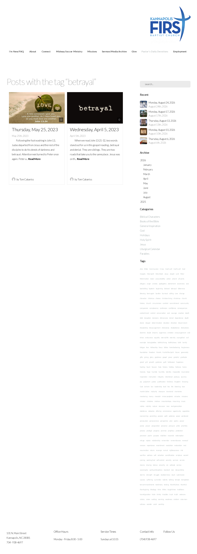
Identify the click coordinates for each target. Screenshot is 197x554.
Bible (146, 269)
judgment (146, 382)
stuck (173, 475)
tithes (164, 489)
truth (176, 494)
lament (146, 386)
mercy (151, 396)
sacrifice (143, 455)
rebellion (163, 435)
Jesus (143, 244)
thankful (184, 485)
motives (157, 401)
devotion (166, 323)
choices (158, 298)
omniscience (167, 411)
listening (178, 386)
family (185, 342)
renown (142, 445)
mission (142, 401)
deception (147, 318)
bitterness (181, 288)
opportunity (177, 411)
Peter (182, 274)
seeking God (151, 460)
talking (171, 480)
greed (142, 362)
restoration (178, 445)
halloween (171, 362)
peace (178, 416)
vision (148, 499)
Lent (177, 274)
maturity (154, 391)
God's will (168, 269)
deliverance (164, 318)
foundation (144, 352)
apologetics (162, 284)
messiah (158, 396)
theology (153, 489)
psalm (150, 435)
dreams (155, 333)
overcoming (144, 416)
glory (151, 357)
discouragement (155, 328)
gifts (141, 357)
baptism (151, 288)
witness (142, 504)
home (184, 367)
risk (181, 450)
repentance (151, 445)
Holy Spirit (145, 239)
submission (180, 475)
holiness (178, 367)
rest (184, 445)
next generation (176, 406)
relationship (156, 440)
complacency (154, 308)
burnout (165, 293)
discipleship (144, 328)
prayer (148, 426)
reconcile (171, 435)
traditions (180, 489)
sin (167, 465)
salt (155, 455)
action (169, 279)
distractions (185, 328)
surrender (157, 480)
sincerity (162, 465)
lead (164, 386)
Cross (162, 269)
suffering (150, 480)
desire (142, 323)
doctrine (143, 333)
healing (142, 367)
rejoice (148, 440)
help (159, 367)
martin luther (144, 391)
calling (171, 293)
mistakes (150, 401)
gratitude (183, 357)
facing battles (151, 342)
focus (160, 347)
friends (158, 352)
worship (161, 504)
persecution (144, 421)
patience (172, 416)
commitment (174, 303)
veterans (182, 494)
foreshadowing (174, 347)
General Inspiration (150, 225)
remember (165, 440)
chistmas (151, 298)
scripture (179, 455)
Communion (153, 269)
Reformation (144, 279)
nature (154, 406)
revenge (159, 450)
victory (142, 499)
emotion (170, 333)
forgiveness (185, 347)
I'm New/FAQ (17, 51)
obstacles (151, 411)
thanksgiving (144, 489)
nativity (148, 406)
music (183, 401)
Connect (46, 51)
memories (178, 391)
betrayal (174, 288)
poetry (176, 421)
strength (149, 475)
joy (141, 382)
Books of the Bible (149, 221)
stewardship (179, 470)
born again (150, 293)
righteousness (174, 450)
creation (181, 313)
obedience (143, 411)
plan (170, 421)
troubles (165, 494)
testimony (159, 485)
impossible (176, 372)
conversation (161, 313)
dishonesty (165, 328)
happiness (179, 362)
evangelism (181, 337)
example (143, 342)
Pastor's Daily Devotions (154, 51)
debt (141, 318)
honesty (143, 372)
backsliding (143, 288)
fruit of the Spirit (168, 352)
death (187, 313)
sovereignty (144, 470)
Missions (92, 51)
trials (153, 494)
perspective (164, 421)
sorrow (179, 465)
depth (187, 318)
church (148, 303)
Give (134, 51)
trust (171, 494)
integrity (161, 377)
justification (161, 382)
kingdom (177, 382)
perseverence (154, 421)
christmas (176, 298)
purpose (156, 435)
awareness (181, 284)
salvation (161, 455)
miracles (177, 396)
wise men (183, 499)
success (142, 480)
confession (163, 308)
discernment (182, 323)
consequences (182, 308)
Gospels (143, 274)
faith (179, 342)
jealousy (177, 377)
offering (158, 411)
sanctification (170, 455)
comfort (165, 303)
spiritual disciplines (155, 470)
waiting (154, 499)
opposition (186, 411)
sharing (148, 465)
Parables (144, 253)
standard (167, 470)
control (152, 313)
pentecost (184, 416)
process (142, 431)
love (183, 386)
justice (154, 382)
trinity (159, 494)
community (184, 303)
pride (178, 426)
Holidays (145, 235)
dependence (179, 318)
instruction (152, 377)
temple (177, 480)
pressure (172, 426)
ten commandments (147, 485)
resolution (169, 445)
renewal (185, 440)
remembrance (176, 440)
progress (156, 431)
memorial (169, 391)
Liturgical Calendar (150, 249)
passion (160, 416)
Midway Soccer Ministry (69, 51)
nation (142, 406)
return (152, 450)
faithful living (162, 342)
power (182, 421)
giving (146, 357)
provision (143, 435)
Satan (152, 279)
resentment (160, 445)
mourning (176, 401)
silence (155, 465)
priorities (184, 426)
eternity (172, 337)
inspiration (143, 377)
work (155, 504)
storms (142, 475)
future (177, 352)
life (172, 386)
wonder (149, 504)
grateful (176, 357)
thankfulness (174, 485)
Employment (180, 51)
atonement (172, 284)
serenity (168, 460)
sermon (175, 460)
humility (162, 372)
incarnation (185, 372)
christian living (167, 298)
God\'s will (177, 269)
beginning (159, 288)
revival (165, 450)
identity (168, 372)
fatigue (142, 347)
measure (161, 391)
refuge (142, 440)
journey (184, 377)
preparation (156, 426)
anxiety (154, 284)
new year (162, 406)
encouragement (180, 333)
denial (171, 318)
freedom (152, 352)
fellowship (153, 347)
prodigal (149, 431)
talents (165, 480)
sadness (149, 455)
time (159, 489)
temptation (185, 480)
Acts (141, 269)
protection (179, 431)
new (167, 406)
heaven (154, 367)
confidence (172, 308)
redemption (179, 435)
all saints (181, 279)
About (33, 51)
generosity (184, 352)
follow (166, 347)
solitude (172, 465)
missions (185, 396)
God (142, 230)
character (143, 298)
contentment (144, 313)
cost (168, 313)
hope (148, 372)
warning (161, 499)
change (181, 293)
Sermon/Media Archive (114, 51)
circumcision (156, 303)
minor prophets (167, 396)
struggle (156, 475)
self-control (160, 460)
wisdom (176, 499)
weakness (168, 499)
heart (148, 367)
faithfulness (172, 342)
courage (174, 313)
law (152, 386)
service (182, 460)
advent (174, 279)
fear (147, 347)
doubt (149, 333)
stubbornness (165, 475)
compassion (144, 308)
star (172, 470)
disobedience (175, 328)
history (165, 367)
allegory (142, 284)
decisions (155, 318)
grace (170, 357)
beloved (167, 288)
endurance (149, 337)
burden (158, 293)
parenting (153, 416)
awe (187, 284)
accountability (160, 279)
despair (148, 323)
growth (151, 362)
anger (149, 284)
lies (168, 386)
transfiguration (145, 494)
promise (164, 431)
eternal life (164, 337)
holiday (171, 367)
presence (164, 426)
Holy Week (159, 274)
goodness (158, 357)
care (176, 293)
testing (166, 485)
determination (157, 323)
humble (154, 372)
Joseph (172, 274)
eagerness (162, 333)
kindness (170, 382)
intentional (168, 377)
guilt (164, 362)
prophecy (171, 431)
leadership (158, 386)
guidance (158, 362)
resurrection (144, 450)
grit (146, 362)
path (166, 416)
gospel (165, 357)
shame (142, 465)
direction (174, 323)
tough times (172, 489)
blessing (142, 293)
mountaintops (166, 401)
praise (142, 426)
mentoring (143, 396)
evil (187, 337)
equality (157, 337)
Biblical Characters (150, 216)
